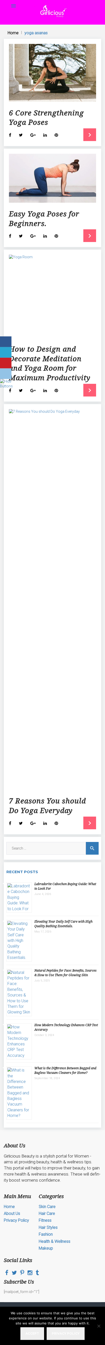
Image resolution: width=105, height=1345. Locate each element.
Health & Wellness (54, 1241)
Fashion (46, 1234)
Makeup (46, 1248)
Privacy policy (66, 1333)
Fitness (45, 1220)
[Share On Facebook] (5, 341)
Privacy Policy (16, 1220)
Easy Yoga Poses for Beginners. (44, 218)
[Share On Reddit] (5, 373)
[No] (98, 1326)
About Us (12, 1213)
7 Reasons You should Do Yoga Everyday (47, 805)
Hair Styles (48, 1227)
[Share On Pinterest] (5, 363)
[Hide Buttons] (6, 386)
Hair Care (47, 1213)
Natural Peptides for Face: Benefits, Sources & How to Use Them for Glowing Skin (65, 972)
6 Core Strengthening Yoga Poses (46, 117)
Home (13, 32)
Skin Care (47, 1206)
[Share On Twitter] (5, 352)
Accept (32, 1333)
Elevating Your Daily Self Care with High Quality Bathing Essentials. (63, 923)
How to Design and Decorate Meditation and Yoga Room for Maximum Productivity (49, 363)
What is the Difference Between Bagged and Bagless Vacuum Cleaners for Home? (65, 1070)
